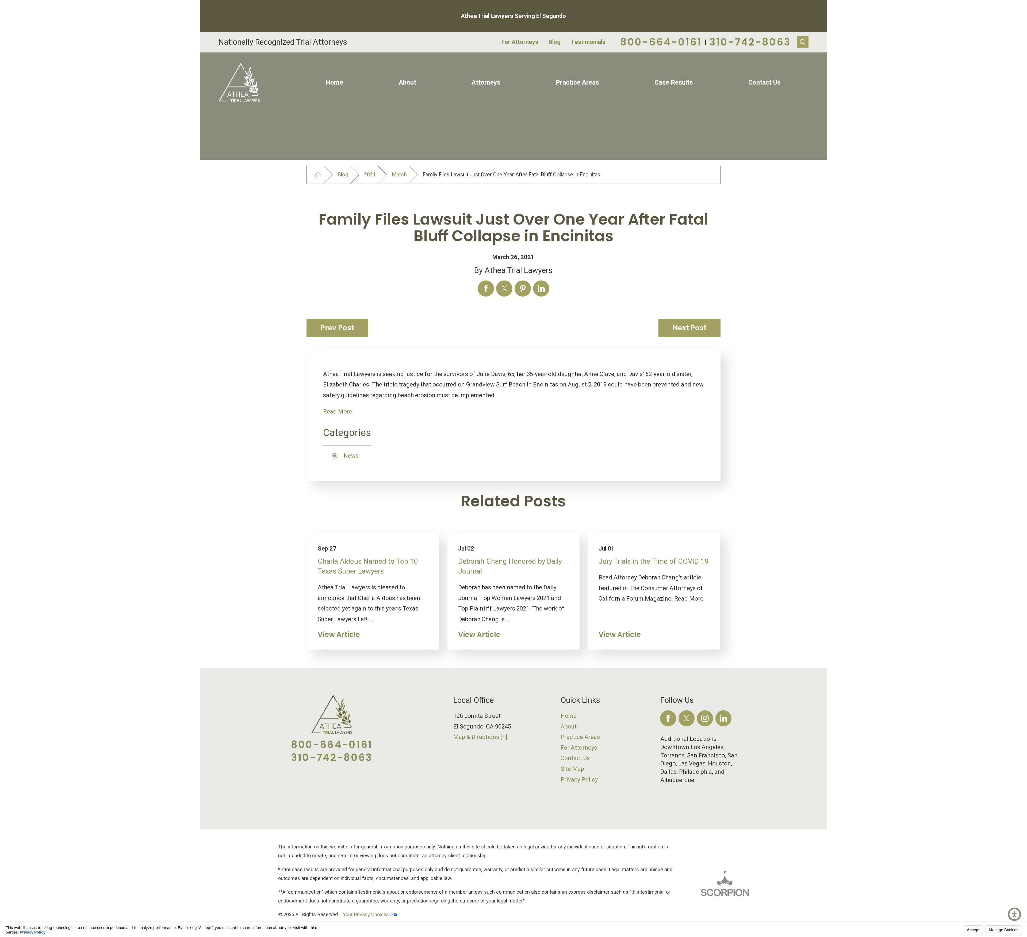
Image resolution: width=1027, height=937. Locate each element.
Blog (555, 42)
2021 (370, 175)
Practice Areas (577, 82)
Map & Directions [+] (480, 737)
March (399, 175)
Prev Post (337, 328)
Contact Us (764, 82)
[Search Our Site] (802, 42)
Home (334, 82)
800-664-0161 (661, 42)
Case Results (673, 82)
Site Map (572, 768)
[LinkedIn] (723, 718)
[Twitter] (687, 718)
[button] (1014, 914)
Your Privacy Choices (366, 914)
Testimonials (588, 42)
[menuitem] (334, 82)
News (351, 455)
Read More (337, 411)
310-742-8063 (750, 42)
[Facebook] (668, 718)
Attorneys (486, 82)
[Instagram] (705, 718)
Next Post (690, 328)
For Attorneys (519, 42)
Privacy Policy (579, 779)
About (407, 82)
